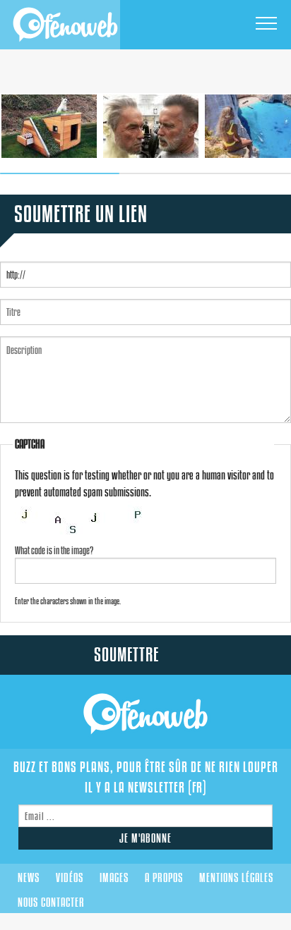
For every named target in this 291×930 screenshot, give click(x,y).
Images (114, 878)
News (29, 878)
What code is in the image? (54, 550)
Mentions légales (236, 878)
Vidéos (69, 878)
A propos (164, 878)
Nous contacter (51, 902)
